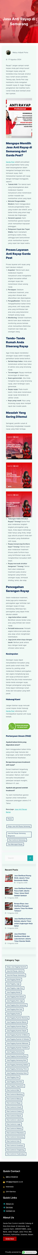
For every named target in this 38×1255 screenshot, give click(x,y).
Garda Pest (10, 162)
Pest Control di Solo (13, 1141)
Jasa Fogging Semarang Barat (17, 1056)
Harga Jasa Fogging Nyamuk (16, 967)
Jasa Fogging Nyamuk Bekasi (16, 1022)
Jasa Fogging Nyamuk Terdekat (17, 1047)
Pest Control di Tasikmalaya (16, 1154)
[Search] (30, 858)
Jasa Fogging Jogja (13, 984)
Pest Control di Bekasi (14, 1098)
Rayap (10, 819)
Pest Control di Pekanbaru (15, 1133)
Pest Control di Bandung (15, 1094)
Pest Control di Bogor (14, 1103)
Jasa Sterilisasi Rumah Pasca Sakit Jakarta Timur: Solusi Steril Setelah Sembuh (23, 892)
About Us (10, 1204)
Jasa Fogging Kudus (13, 1013)
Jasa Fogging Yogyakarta (15, 1086)
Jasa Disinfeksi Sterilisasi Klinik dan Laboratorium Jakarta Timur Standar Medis (22, 937)
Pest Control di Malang (14, 1128)
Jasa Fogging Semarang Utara (17, 1073)
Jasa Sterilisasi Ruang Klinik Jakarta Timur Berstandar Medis (22, 878)
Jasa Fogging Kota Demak (15, 996)
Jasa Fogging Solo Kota (14, 1081)
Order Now (10, 1239)
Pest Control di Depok (14, 1116)
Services (9, 1207)
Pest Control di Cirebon (14, 1111)
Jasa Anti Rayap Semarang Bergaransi (17, 834)
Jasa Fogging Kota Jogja (15, 1001)
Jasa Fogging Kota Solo (14, 1009)
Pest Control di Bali (13, 1090)
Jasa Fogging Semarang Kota (16, 1060)
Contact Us (10, 1211)
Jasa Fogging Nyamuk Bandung (17, 1018)
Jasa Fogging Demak (14, 979)
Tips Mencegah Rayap (15, 844)
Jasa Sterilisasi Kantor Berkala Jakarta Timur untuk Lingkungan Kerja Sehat (23, 922)
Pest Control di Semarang (17, 840)
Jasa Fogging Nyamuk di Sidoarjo (18, 1039)
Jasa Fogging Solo (13, 1077)
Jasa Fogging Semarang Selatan (17, 1064)
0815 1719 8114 (12, 1177)
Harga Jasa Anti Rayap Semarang (19, 826)
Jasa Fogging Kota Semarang (16, 1005)
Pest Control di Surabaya (15, 1145)
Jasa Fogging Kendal (13, 992)
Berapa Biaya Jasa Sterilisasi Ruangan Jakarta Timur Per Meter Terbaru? (23, 907)
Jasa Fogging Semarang (15, 1052)
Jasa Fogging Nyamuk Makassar (17, 1043)
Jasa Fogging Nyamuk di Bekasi (17, 1035)
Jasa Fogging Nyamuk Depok (16, 1030)
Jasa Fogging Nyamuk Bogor (16, 1026)
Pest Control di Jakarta (14, 1120)
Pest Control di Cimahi (14, 1107)
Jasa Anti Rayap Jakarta (15, 971)
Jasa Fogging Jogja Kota (15, 988)
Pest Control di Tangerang (15, 1150)
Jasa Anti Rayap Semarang (16, 975)
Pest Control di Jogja (13, 1124)
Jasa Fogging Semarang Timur (17, 1069)
